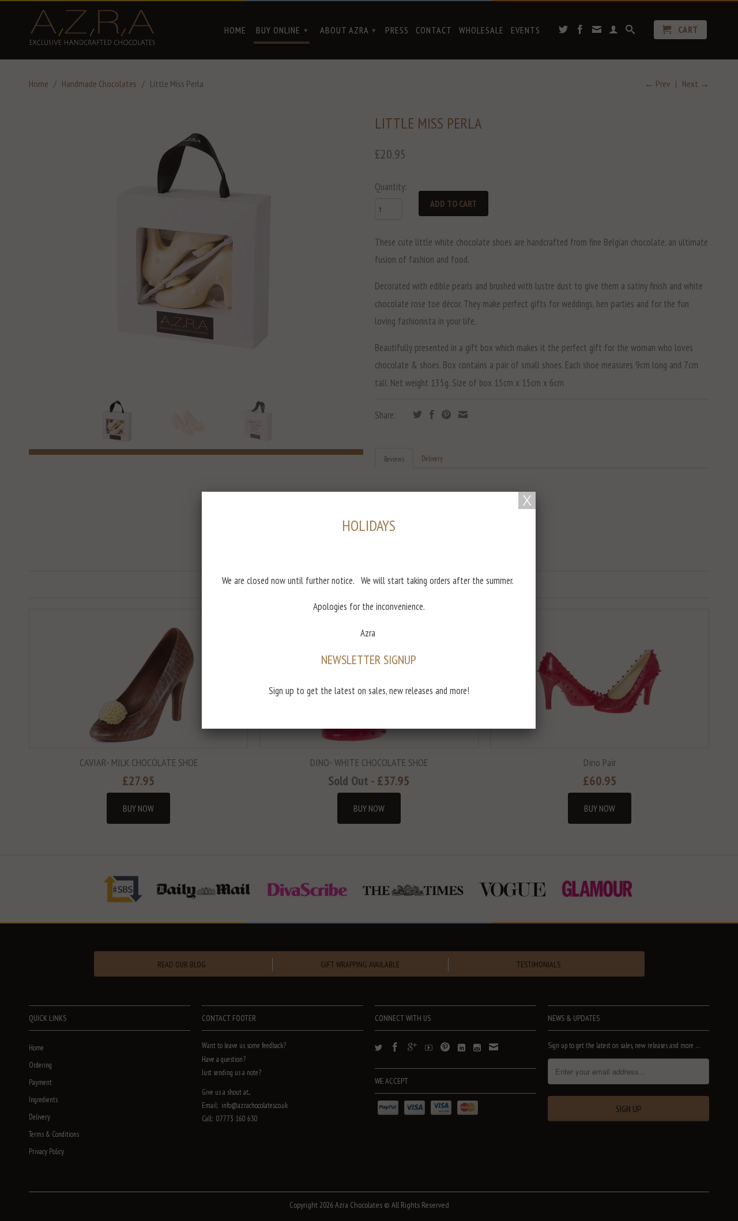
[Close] (527, 500)
